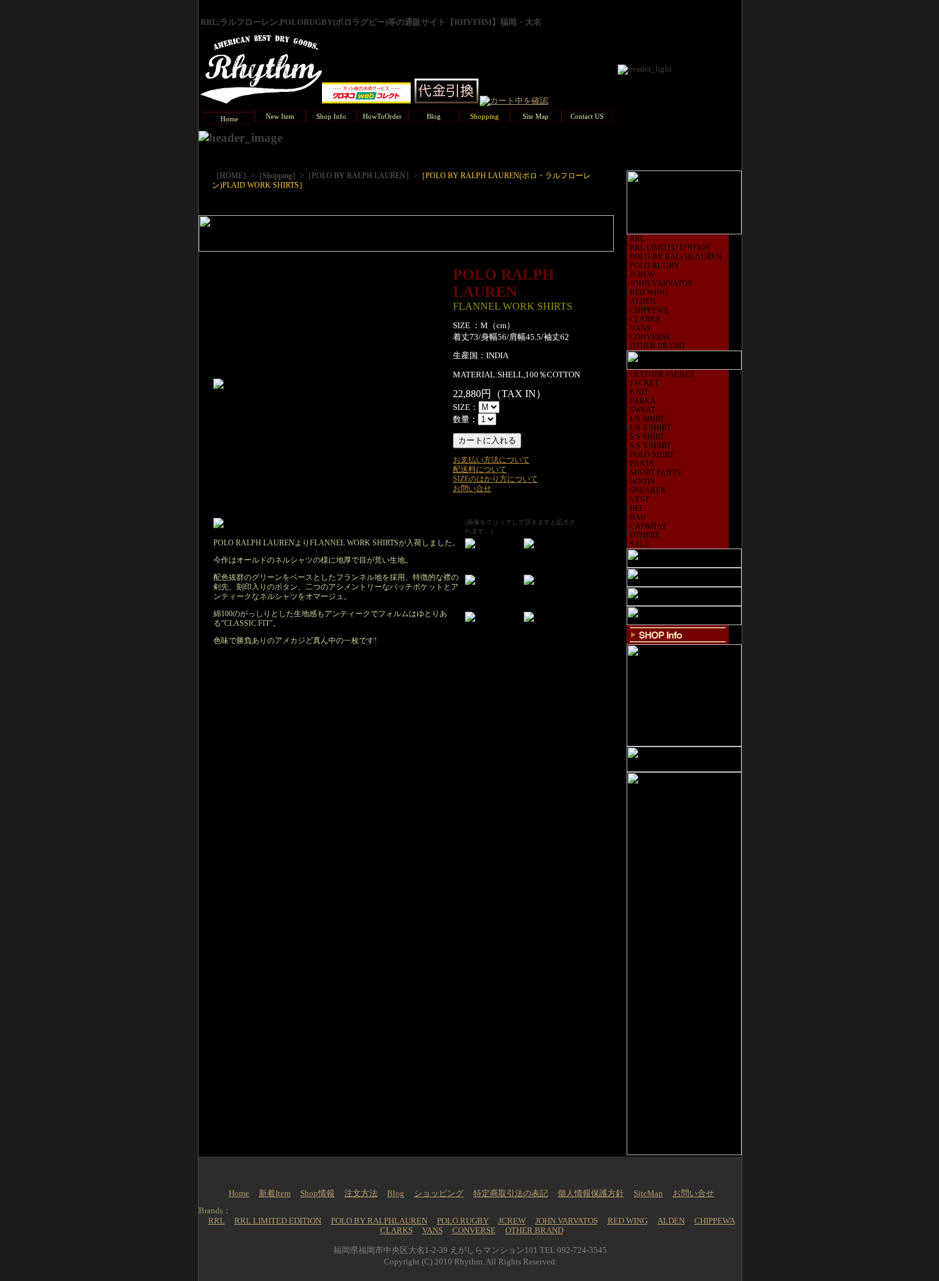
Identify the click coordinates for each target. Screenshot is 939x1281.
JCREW (642, 274)
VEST (639, 499)
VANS (640, 328)
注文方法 (361, 1193)
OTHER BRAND (657, 346)
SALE (639, 544)
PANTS (642, 463)
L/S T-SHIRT (650, 428)
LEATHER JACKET (662, 374)
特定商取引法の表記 (510, 1193)
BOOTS (642, 481)
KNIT (639, 392)
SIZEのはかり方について (495, 479)
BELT (639, 508)
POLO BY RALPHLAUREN (676, 257)
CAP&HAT (648, 526)
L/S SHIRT (647, 419)
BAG (638, 517)
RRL (637, 239)
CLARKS (645, 319)
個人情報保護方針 (591, 1193)
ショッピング (439, 1193)
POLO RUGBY (655, 265)
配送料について (480, 469)
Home (239, 1193)
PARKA (643, 401)
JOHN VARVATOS (661, 283)
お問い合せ (472, 488)
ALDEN (643, 301)
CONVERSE (650, 337)
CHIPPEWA (649, 310)
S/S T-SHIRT (650, 446)
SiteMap (648, 1193)
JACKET (644, 383)
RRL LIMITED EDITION (670, 248)
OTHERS (645, 535)
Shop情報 (317, 1193)
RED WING (649, 292)
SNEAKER (648, 490)
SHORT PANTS (655, 472)
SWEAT (642, 410)
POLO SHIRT (652, 455)
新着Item (275, 1193)
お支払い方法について (491, 460)
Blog (395, 1193)
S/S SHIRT (647, 437)
